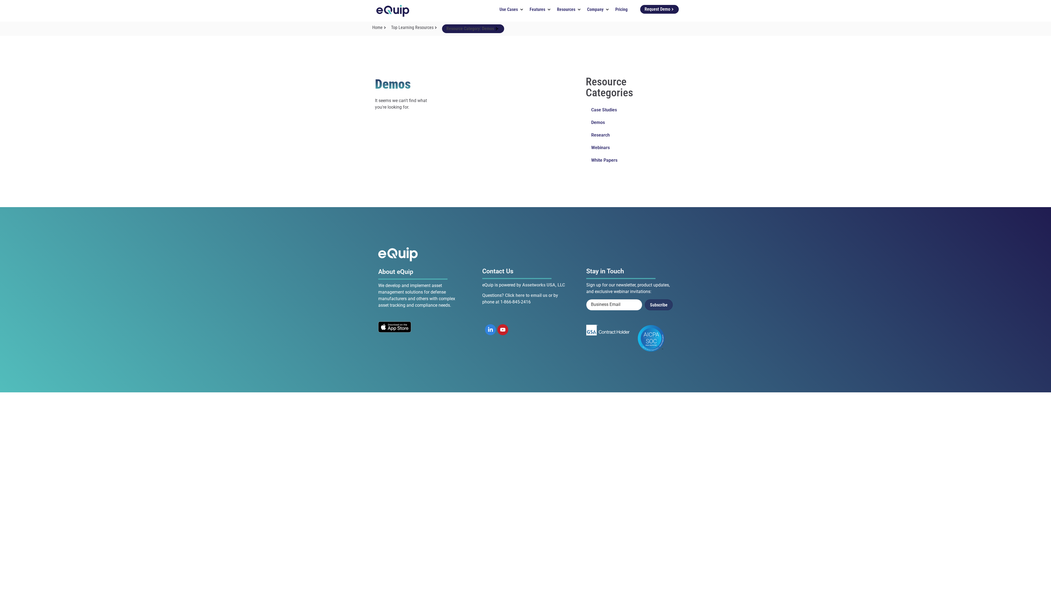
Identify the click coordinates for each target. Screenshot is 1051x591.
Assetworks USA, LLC (543, 285)
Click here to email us (526, 295)
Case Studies (604, 109)
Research (600, 135)
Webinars (600, 147)
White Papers (604, 160)
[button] (512, 9)
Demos (598, 122)
